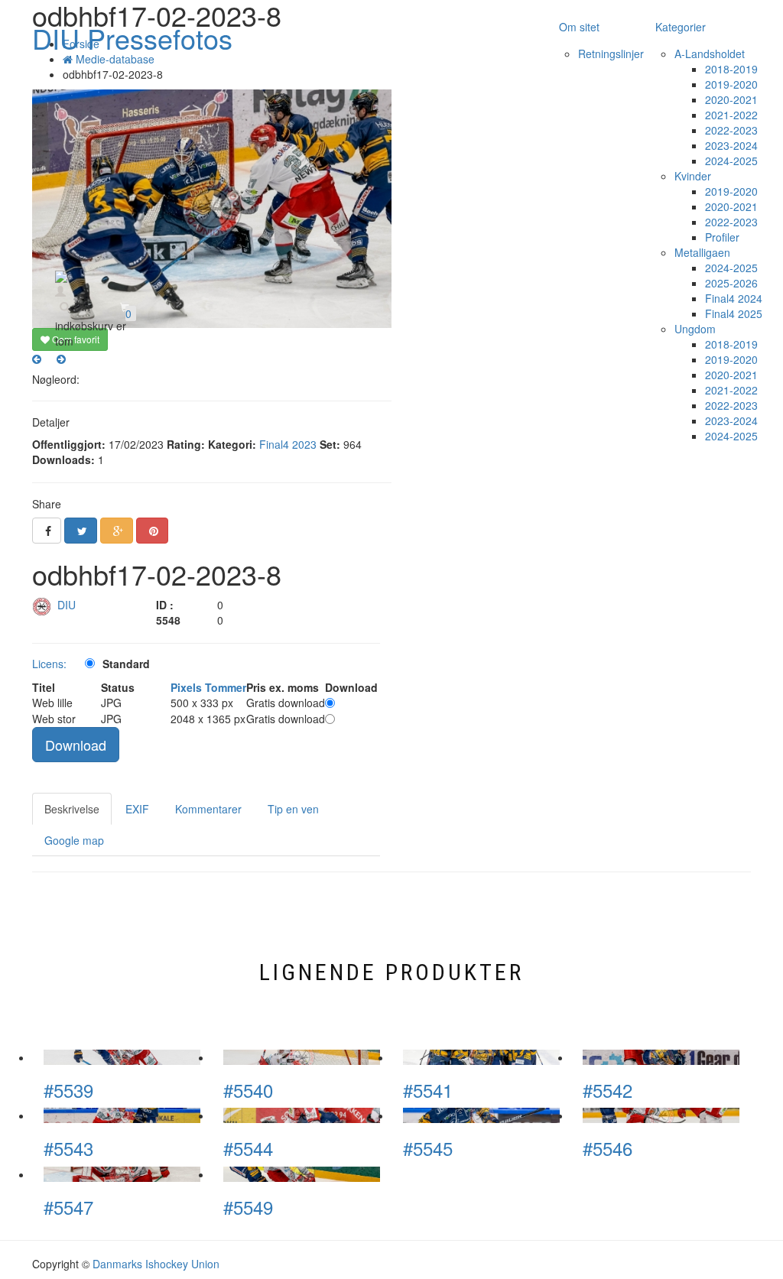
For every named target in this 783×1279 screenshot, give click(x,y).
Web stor (54, 718)
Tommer (225, 687)
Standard (126, 663)
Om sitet (579, 26)
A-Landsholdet (709, 53)
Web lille (52, 702)
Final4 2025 (733, 313)
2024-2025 (731, 160)
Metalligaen (702, 252)
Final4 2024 (733, 298)
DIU (68, 604)
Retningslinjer (611, 53)
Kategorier (680, 26)
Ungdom (695, 328)
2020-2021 (731, 99)
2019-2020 (731, 84)
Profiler (722, 237)
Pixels (186, 687)
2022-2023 (731, 130)
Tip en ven (293, 808)
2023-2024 (731, 145)
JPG (111, 702)
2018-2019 (731, 68)
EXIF (137, 808)
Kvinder (692, 175)
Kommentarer (208, 808)
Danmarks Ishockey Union (156, 1263)
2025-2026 (731, 283)
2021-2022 (731, 114)
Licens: (49, 663)
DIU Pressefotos (132, 37)
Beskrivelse (71, 808)
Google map (74, 840)
